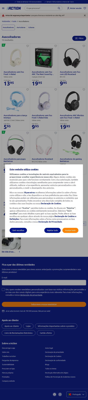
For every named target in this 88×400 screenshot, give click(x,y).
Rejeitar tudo (52, 230)
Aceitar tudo (70, 230)
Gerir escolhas (18, 230)
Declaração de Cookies (51, 203)
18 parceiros (29, 192)
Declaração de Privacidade (50, 222)
